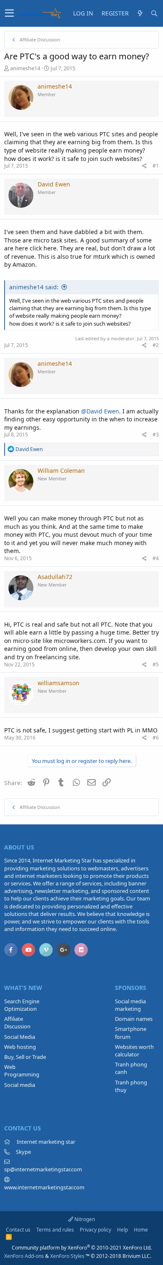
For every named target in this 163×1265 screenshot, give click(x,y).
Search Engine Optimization (21, 1005)
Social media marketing (130, 1005)
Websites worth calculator (134, 1050)
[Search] (154, 13)
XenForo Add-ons (24, 1256)
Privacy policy (95, 1229)
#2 (156, 345)
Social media (19, 1085)
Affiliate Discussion (17, 1022)
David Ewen (54, 184)
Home (141, 1229)
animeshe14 (25, 68)
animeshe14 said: (34, 287)
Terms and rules (55, 1229)
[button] (9, 13)
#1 (156, 165)
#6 (156, 737)
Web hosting (20, 1047)
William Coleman (61, 470)
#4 (156, 558)
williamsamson (58, 683)
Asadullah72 (55, 577)
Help (122, 1229)
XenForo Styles (67, 1256)
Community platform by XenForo (82, 1247)
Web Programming (21, 1070)
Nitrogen (84, 1219)
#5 (156, 664)
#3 (156, 434)
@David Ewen (100, 411)
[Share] (144, 166)
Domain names (134, 1019)
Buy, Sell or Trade (25, 1057)
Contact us (18, 1229)
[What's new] (140, 13)
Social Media (19, 1037)
